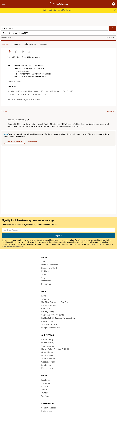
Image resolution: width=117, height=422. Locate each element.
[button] (113, 4)
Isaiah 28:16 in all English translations (24, 99)
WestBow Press (48, 362)
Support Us (46, 284)
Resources (16, 44)
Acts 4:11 (58, 91)
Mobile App (46, 271)
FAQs (43, 296)
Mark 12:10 (38, 91)
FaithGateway (47, 339)
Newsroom (46, 280)
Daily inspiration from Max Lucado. (58, 10)
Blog (43, 277)
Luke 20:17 (48, 91)
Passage (5, 44)
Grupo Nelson (47, 352)
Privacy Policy (97, 244)
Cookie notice (47, 321)
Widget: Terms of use (50, 327)
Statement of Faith (49, 268)
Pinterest (45, 386)
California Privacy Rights (52, 315)
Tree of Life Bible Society (76, 124)
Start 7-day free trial (14, 142)
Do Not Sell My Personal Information (58, 318)
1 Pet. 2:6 (42, 94)
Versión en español (49, 408)
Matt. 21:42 (28, 91)
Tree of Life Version (16, 120)
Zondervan (46, 365)
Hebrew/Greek (30, 44)
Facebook (45, 380)
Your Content (44, 44)
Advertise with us (48, 305)
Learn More (32, 142)
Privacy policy (47, 311)
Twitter (44, 393)
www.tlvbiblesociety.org (72, 126)
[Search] (112, 28)
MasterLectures (48, 368)
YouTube (45, 396)
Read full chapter (15, 81)
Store (43, 274)
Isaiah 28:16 (15, 91)
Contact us (46, 308)
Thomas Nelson (48, 358)
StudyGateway (47, 342)
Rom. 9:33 (27, 94)
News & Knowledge (49, 264)
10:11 (34, 94)
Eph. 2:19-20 (68, 91)
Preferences (46, 411)
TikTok (44, 389)
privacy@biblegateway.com (12, 246)
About (44, 261)
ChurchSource (47, 346)
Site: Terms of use (49, 324)
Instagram (45, 383)
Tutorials (45, 299)
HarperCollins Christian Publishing (56, 349)
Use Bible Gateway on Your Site (54, 302)
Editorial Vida (47, 355)
